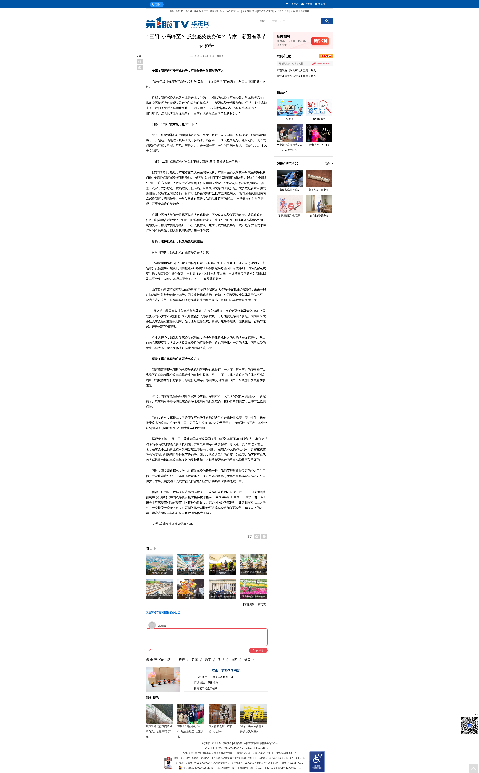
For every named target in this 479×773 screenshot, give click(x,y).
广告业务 (216, 743)
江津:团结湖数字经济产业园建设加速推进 (159, 571)
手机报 (321, 4)
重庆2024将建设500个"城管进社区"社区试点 (190, 731)
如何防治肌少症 (319, 215)
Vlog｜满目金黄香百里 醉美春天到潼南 (253, 729)
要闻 (178, 11)
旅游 (270, 11)
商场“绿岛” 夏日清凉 (205, 682)
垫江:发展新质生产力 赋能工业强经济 (191, 571)
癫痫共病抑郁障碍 (289, 189)
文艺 (206, 11)
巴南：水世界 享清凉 (226, 670)
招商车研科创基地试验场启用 (159, 596)
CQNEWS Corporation (240, 748)
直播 (238, 11)
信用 (297, 11)
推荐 (172, 11)
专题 (254, 11)
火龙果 (290, 119)
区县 (196, 11)
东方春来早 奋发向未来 (222, 596)
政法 (244, 11)
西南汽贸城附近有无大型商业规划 (296, 70)
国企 (281, 11)
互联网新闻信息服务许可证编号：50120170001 (279, 763)
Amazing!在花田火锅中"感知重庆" (222, 571)
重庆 (183, 11)
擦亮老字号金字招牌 (205, 688)
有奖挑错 (293, 4)
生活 (222, 11)
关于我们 (205, 743)
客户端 (309, 4)
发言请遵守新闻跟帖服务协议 (163, 612)
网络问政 (284, 56)
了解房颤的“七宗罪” (289, 215)
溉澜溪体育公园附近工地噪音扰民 (296, 76)
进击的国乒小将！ (319, 144)
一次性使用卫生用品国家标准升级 (213, 677)
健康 (212, 11)
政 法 (221, 659)
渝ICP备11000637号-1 (289, 767)
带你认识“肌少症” (319, 189)
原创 (286, 11)
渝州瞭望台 (319, 119)
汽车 (233, 11)
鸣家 (260, 11)
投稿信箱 (237, 743)
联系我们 (227, 743)
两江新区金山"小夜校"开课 (253, 572)
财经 (217, 11)
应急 (292, 11)
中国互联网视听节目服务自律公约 (261, 743)
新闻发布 (304, 11)
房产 (276, 11)
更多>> (329, 163)
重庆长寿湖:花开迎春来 (253, 596)
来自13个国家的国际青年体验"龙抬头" (190, 596)
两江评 (189, 11)
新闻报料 (320, 41)
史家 (265, 11)
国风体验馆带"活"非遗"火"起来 (220, 729)
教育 (201, 11)
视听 (249, 11)
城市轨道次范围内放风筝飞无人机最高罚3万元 (159, 731)
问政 (228, 11)
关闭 (477, 714)
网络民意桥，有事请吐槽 (291, 63)
